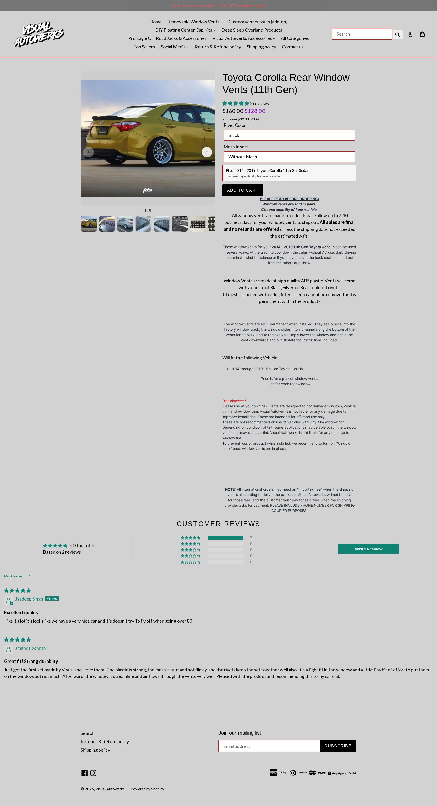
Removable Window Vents (193, 21)
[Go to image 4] (143, 224)
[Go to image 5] (162, 224)
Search (87, 733)
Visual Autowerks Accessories (242, 38)
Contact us (292, 46)
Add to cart (242, 190)
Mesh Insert (236, 146)
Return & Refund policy (218, 46)
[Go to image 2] (107, 224)
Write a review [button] (369, 548)
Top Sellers (144, 46)
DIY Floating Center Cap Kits (184, 30)
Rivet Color (235, 125)
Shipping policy (261, 46)
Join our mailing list (240, 733)
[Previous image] (88, 152)
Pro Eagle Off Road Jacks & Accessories (167, 38)
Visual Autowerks (110, 789)
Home (155, 21)
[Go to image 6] (180, 224)
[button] (236, 103)
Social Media (173, 46)
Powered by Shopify (147, 789)
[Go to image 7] (198, 224)
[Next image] (207, 152)
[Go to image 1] (89, 224)
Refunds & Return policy (105, 741)
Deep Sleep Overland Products (251, 30)
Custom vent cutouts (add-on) (258, 21)
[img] (17, 590)
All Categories (295, 38)
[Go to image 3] (125, 224)
